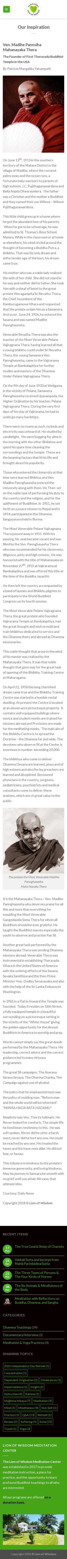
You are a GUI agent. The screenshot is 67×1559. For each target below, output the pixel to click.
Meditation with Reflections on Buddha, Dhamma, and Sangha (37, 1300)
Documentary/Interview (20, 1335)
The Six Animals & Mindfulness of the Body (39, 1287)
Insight (36, 1387)
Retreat (44, 1415)
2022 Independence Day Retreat (26, 1366)
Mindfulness (28, 1407)
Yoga (25, 1428)
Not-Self (49, 1407)
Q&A (28, 1415)
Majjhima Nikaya (17, 1400)
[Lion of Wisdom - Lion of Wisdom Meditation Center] (33, 9)
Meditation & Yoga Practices (23, 1343)
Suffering (28, 1421)
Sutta (46, 1421)
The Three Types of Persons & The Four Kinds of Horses (37, 1275)
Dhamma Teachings (17, 1327)
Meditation (42, 1400)
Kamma (32, 1394)
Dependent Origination (21, 1380)
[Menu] (6, 9)
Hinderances (51, 1380)
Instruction (13, 1394)
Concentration (15, 1373)
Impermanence (15, 1387)
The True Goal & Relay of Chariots (39, 1246)
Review (10, 1421)
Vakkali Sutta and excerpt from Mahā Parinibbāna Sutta (37, 1262)
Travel (10, 1428)
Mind (9, 1407)
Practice (11, 1415)
